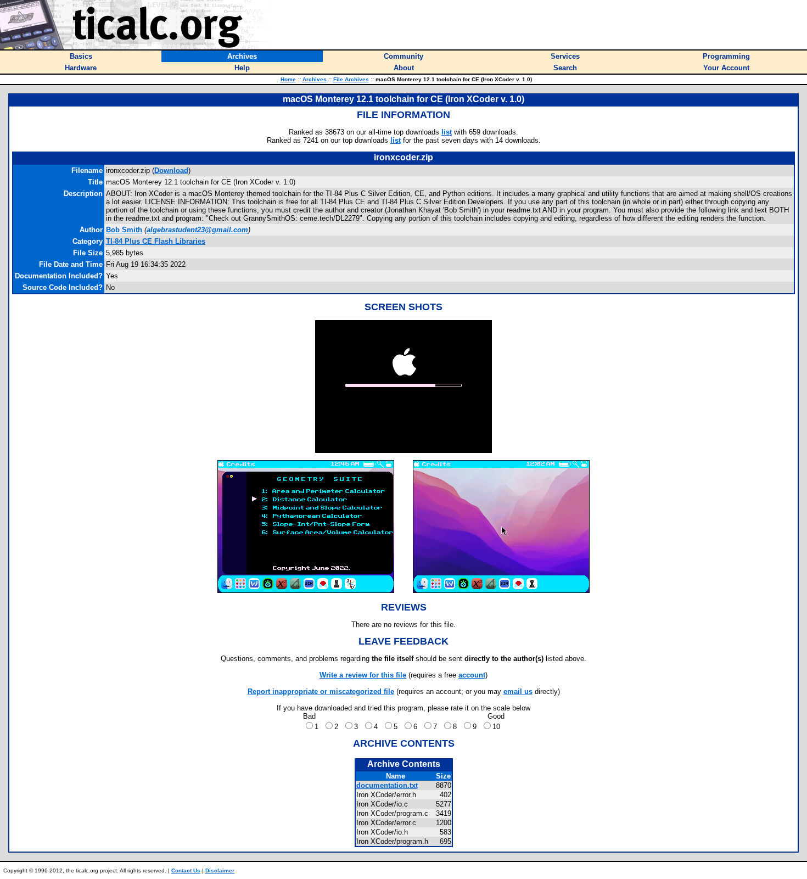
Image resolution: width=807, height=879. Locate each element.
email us (518, 691)
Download (171, 170)
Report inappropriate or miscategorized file (321, 691)
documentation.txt (387, 785)
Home (288, 79)
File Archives (351, 79)
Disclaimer (219, 870)
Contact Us (185, 870)
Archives (314, 79)
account (471, 675)
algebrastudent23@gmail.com (197, 230)
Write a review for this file (363, 675)
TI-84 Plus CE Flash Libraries (155, 241)
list (446, 132)
